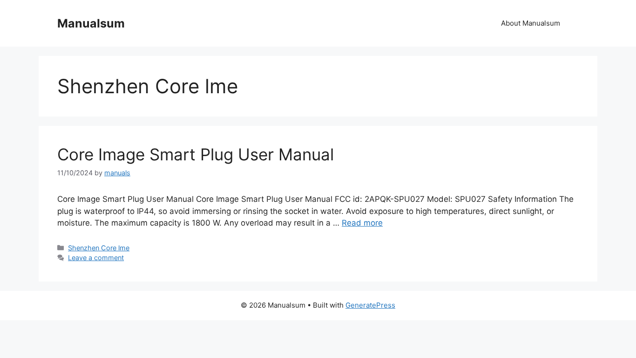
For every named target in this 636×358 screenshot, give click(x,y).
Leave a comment (96, 258)
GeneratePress (370, 305)
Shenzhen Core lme (98, 248)
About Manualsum (530, 23)
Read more (362, 222)
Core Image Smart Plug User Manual (195, 154)
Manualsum (91, 23)
